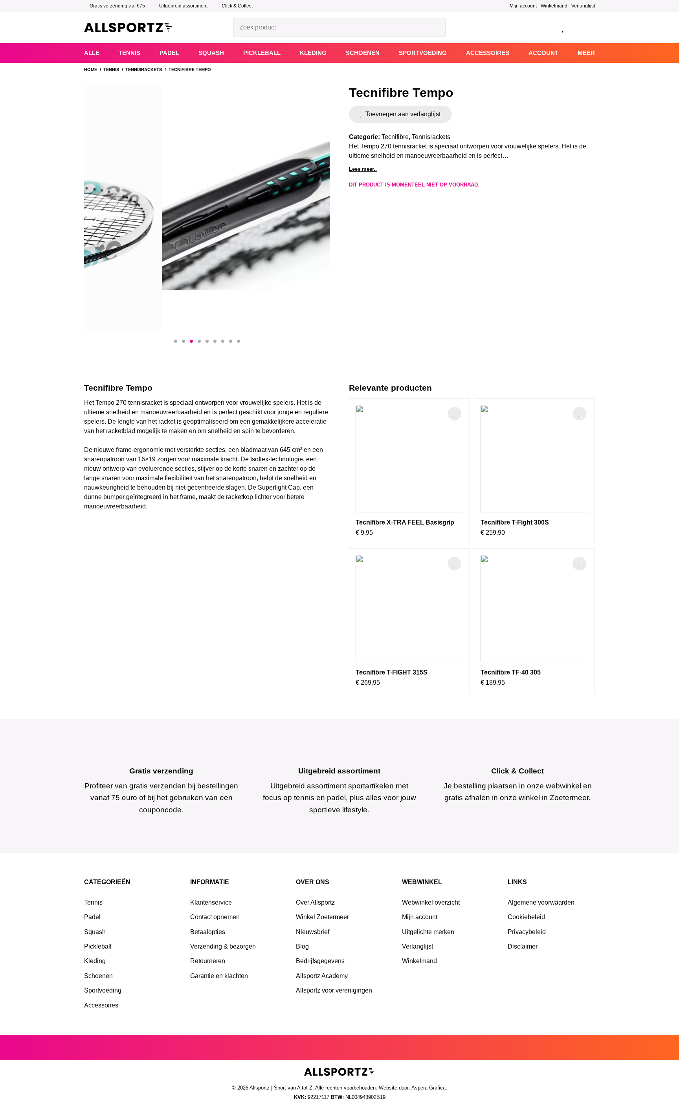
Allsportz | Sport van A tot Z (281, 1088)
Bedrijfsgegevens (320, 961)
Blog (302, 946)
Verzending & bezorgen (223, 946)
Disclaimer (523, 946)
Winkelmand (554, 6)
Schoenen (98, 976)
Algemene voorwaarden (541, 902)
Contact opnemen (215, 917)
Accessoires (101, 1005)
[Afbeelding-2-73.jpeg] (207, 208)
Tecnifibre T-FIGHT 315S (392, 672)
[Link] (544, 27)
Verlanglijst (583, 6)
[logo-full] (128, 28)
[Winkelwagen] (584, 27)
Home (90, 69)
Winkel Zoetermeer (322, 917)
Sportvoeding (102, 990)
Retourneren (207, 961)
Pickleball (98, 946)
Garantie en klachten (219, 976)
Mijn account (523, 6)
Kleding (95, 961)
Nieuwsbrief (312, 932)
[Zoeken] (436, 27)
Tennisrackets (143, 69)
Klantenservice (211, 902)
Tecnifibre (395, 136)
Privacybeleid (527, 932)
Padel (92, 917)
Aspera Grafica (428, 1088)
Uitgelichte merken (428, 932)
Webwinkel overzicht (431, 902)
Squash (95, 932)
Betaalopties (207, 932)
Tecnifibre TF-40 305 (511, 672)
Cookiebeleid (526, 917)
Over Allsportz (315, 902)
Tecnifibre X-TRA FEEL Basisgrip (405, 522)
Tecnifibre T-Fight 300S (515, 522)
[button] (176, 341)
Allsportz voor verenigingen (334, 990)
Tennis (111, 69)
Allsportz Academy (322, 976)
